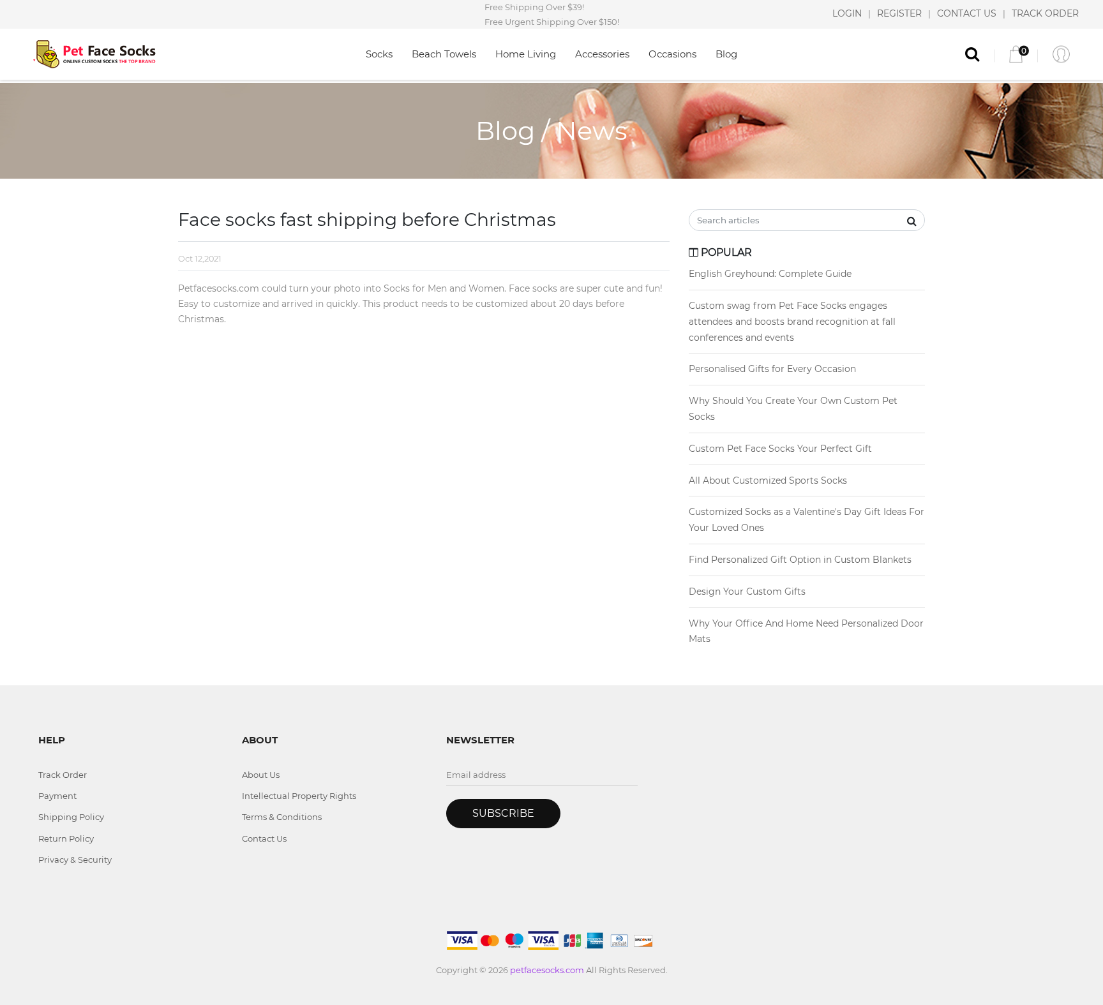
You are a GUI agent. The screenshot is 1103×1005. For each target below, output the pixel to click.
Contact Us (264, 838)
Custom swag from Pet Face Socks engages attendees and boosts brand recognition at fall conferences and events (792, 321)
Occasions (672, 54)
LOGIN (847, 14)
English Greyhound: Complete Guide (770, 273)
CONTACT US (966, 14)
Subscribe (503, 813)
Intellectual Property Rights (299, 796)
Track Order (62, 775)
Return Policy (66, 838)
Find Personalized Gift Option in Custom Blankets (800, 559)
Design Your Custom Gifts (747, 591)
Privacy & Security (75, 859)
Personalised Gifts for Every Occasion (772, 369)
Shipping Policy (71, 817)
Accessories (602, 54)
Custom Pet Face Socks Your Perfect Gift (780, 448)
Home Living (525, 54)
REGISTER (899, 14)
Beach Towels (444, 54)
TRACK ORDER (1045, 14)
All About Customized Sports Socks (768, 480)
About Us (261, 775)
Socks (379, 54)
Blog (726, 54)
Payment (57, 796)
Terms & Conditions (282, 817)
